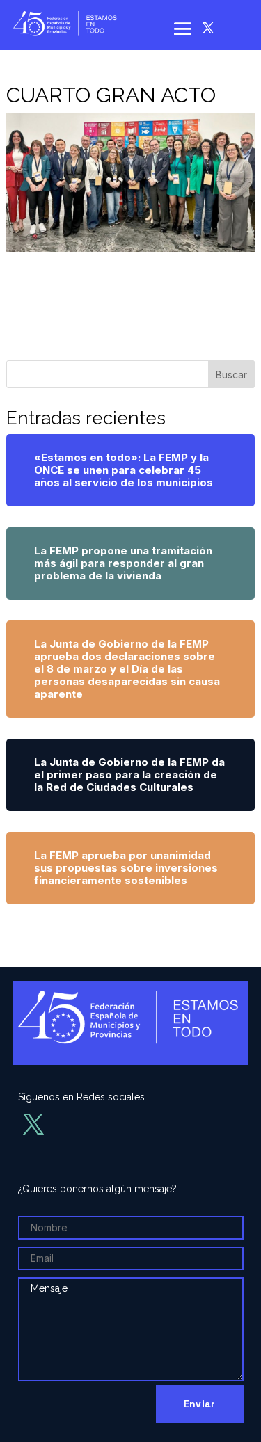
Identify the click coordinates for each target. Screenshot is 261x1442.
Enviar (200, 1403)
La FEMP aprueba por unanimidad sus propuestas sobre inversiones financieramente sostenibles (126, 868)
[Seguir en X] (208, 28)
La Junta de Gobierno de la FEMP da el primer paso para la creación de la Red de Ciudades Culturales (129, 774)
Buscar (231, 374)
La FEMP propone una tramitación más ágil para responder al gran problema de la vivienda (123, 563)
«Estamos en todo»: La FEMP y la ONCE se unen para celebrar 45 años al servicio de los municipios (123, 470)
